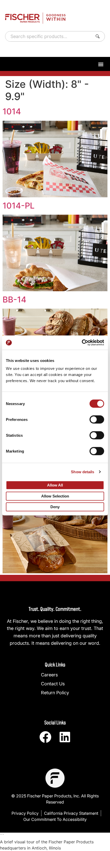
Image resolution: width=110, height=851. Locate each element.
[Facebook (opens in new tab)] (45, 737)
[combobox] (48, 36)
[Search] (99, 36)
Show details (82, 472)
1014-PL (19, 206)
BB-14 (14, 300)
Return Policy (55, 692)
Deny (55, 507)
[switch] (97, 419)
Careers (49, 674)
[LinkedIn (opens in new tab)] (65, 737)
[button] (100, 64)
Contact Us (53, 683)
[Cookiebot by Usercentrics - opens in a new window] (81, 342)
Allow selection (55, 496)
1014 (12, 111)
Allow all (55, 485)
